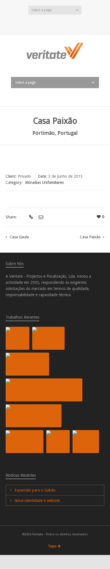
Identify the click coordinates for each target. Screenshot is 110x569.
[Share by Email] (40, 217)
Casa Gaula (19, 237)
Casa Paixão (90, 237)
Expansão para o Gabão (35, 490)
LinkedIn (64, 23)
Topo (52, 546)
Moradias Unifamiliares (44, 182)
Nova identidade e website (37, 500)
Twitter (46, 23)
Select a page (41, 10)
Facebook (55, 23)
